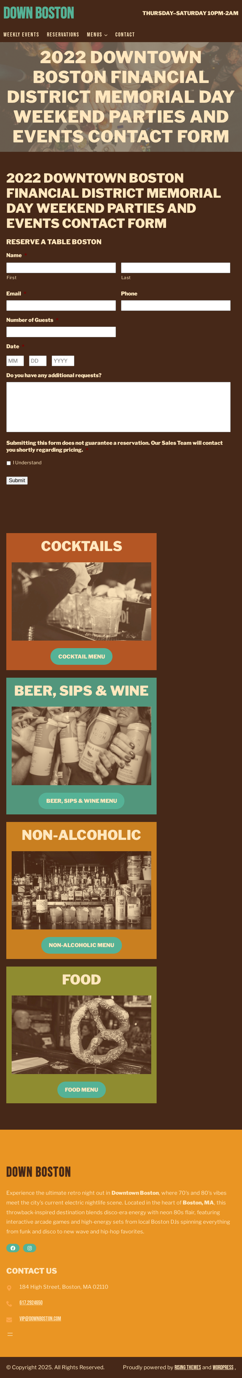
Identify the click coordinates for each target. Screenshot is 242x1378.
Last (126, 277)
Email (16, 293)
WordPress (223, 1367)
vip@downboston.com (40, 1318)
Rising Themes (188, 1367)
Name (16, 255)
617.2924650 (31, 1302)
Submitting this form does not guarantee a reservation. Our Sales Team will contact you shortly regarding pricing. (114, 446)
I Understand (27, 463)
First (11, 277)
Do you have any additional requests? (53, 375)
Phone (129, 293)
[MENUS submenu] (106, 35)
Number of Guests (32, 320)
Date (15, 346)
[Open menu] (10, 1334)
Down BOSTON (38, 13)
